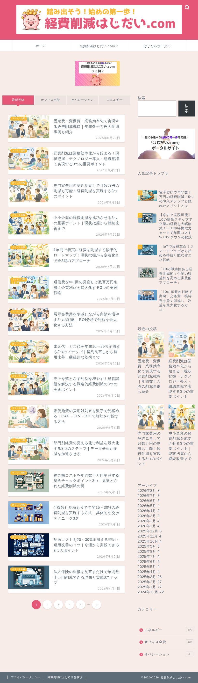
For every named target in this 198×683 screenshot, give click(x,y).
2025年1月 (150, 587)
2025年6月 (149, 561)
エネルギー (115, 100)
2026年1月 (149, 526)
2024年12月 (151, 592)
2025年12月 (150, 531)
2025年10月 (150, 541)
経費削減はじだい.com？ (99, 46)
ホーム (41, 46)
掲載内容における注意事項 (65, 677)
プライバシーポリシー (25, 677)
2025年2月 (150, 582)
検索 (141, 98)
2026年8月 (149, 490)
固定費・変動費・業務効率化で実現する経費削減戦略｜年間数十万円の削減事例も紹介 (149, 376)
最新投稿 (18, 100)
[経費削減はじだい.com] (99, 33)
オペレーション (82, 100)
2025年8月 (149, 551)
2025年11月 (149, 536)
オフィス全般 (50, 100)
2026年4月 (149, 511)
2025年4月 (149, 572)
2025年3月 (150, 577)
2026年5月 (149, 506)
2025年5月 (149, 567)
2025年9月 (149, 546)
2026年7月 (149, 496)
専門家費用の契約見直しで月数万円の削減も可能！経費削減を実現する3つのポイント (150, 448)
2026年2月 (149, 521)
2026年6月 (149, 501)
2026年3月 (149, 516)
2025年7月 (149, 556)
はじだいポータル (157, 46)
